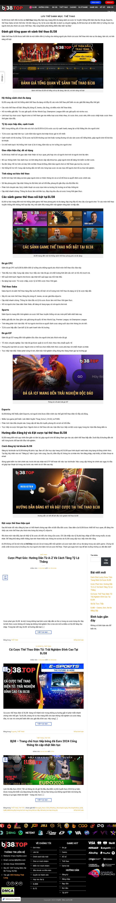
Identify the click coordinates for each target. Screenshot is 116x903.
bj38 (81, 808)
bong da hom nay (22, 810)
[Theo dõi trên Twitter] (16, 883)
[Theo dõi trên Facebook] (8, 883)
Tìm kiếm (94, 555)
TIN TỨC (47, 738)
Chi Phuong (52, 568)
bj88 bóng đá (11, 810)
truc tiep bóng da (52, 810)
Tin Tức (111, 12)
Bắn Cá (110, 7)
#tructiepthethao (73, 808)
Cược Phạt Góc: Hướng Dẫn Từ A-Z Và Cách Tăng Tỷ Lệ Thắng (101, 587)
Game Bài (94, 7)
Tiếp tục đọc (43, 632)
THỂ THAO (43, 554)
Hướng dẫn (44, 7)
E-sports (39, 646)
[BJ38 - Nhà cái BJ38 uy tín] (12, 8)
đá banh (43, 810)
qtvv (52, 751)
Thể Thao (63, 7)
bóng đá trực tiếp (34, 810)
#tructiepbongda (62, 808)
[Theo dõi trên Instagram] (12, 883)
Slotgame (83, 7)
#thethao (53, 808)
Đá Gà (54, 7)
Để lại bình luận (79, 640)
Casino (73, 7)
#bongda (38, 808)
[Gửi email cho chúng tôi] (21, 883)
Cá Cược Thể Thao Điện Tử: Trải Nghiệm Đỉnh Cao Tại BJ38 (101, 597)
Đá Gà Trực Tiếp (97, 604)
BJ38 (34, 7)
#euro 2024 (45, 808)
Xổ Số (102, 7)
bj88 (4, 810)
